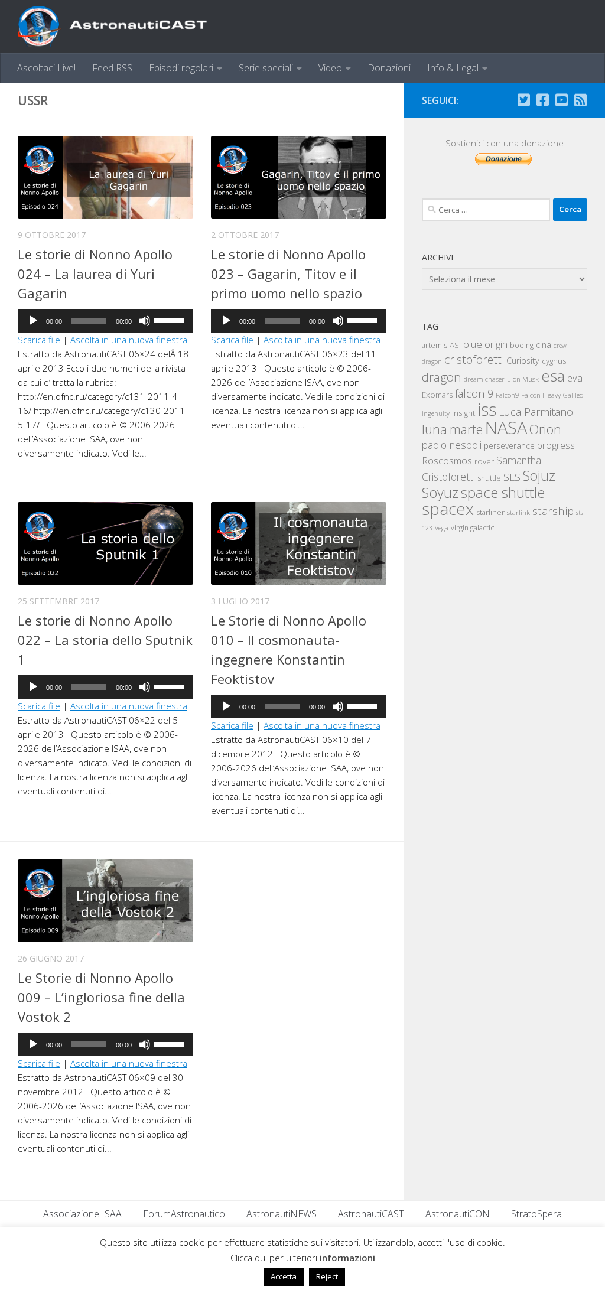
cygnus (554, 361)
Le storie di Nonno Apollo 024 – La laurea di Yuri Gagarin (95, 273)
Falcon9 (507, 394)
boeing (522, 345)
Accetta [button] (284, 1276)
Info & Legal (453, 67)
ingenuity (436, 413)
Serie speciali (266, 67)
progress (556, 445)
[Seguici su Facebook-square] (542, 100)
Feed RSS (112, 67)
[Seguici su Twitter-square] (523, 100)
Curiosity (522, 360)
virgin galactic (472, 528)
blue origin (485, 344)
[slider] (170, 319)
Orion (545, 429)
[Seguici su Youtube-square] (561, 100)
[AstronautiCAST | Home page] (122, 26)
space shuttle (503, 492)
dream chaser (484, 378)
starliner (490, 512)
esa (553, 375)
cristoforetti (474, 359)
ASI (455, 345)
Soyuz (440, 492)
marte (466, 429)
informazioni (347, 1257)
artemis (434, 345)
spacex (448, 508)
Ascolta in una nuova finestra (128, 340)
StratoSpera (536, 1213)
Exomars (437, 394)
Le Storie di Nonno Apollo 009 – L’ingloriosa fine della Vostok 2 (101, 997)
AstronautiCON (457, 1213)
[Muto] (145, 321)
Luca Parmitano (536, 412)
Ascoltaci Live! (46, 67)
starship (553, 510)
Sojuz (539, 475)
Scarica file (39, 340)
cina (543, 344)
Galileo (573, 394)
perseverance (509, 445)
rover (484, 461)
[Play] (33, 321)
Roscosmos (447, 460)
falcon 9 (474, 393)
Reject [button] (327, 1276)
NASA (506, 427)
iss (486, 409)
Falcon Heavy (541, 394)
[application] (105, 321)
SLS (512, 477)
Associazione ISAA (82, 1213)
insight (463, 413)
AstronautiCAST (371, 1213)
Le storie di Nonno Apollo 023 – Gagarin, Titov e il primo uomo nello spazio (288, 273)
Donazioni (389, 67)
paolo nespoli (452, 445)
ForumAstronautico (184, 1213)
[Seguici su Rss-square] (580, 100)
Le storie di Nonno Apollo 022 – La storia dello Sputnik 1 (105, 639)
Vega (441, 528)
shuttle (489, 478)
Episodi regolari (181, 67)
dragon (441, 377)
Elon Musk (523, 378)
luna (434, 429)
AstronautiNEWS (281, 1213)
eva (575, 378)
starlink (518, 512)
